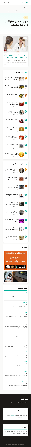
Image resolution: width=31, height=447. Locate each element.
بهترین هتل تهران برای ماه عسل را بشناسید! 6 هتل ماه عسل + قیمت (16, 376)
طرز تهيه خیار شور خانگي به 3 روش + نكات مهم (12, 86)
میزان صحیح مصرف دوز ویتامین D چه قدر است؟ (11, 154)
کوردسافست (13, 415)
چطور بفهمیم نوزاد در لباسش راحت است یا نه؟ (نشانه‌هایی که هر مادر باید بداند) (12, 195)
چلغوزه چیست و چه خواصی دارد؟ (19, 297)
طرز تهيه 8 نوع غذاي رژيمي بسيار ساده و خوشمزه (13, 95)
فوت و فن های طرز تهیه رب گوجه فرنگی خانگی (12, 137)
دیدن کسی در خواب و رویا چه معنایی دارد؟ (17, 385)
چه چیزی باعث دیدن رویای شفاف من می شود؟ (16, 307)
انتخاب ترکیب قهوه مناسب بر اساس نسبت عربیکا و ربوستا (12, 178)
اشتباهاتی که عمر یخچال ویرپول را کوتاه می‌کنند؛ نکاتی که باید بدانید (12, 212)
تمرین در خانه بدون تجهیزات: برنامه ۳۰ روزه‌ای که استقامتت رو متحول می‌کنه (16, 327)
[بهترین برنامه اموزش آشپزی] (15, 260)
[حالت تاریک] (8, 2)
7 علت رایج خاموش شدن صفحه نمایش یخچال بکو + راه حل (12, 170)
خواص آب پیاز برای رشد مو (21, 366)
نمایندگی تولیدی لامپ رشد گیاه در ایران (12, 220)
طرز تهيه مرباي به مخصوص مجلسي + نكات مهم (12, 103)
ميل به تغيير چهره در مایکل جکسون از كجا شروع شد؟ (16, 317)
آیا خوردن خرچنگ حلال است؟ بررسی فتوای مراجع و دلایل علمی (16, 347)
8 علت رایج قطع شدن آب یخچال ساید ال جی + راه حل (12, 203)
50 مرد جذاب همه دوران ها (21, 336)
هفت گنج (24, 399)
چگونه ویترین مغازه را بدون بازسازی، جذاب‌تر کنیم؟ (12, 186)
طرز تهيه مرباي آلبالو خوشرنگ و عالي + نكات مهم (12, 120)
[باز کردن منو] (4, 2)
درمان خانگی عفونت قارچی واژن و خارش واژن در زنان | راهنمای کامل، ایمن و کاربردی (15, 57)
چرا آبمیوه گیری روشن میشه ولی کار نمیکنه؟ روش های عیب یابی (12, 228)
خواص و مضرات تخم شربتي (12, 145)
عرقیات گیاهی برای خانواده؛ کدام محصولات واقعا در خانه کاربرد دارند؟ (12, 237)
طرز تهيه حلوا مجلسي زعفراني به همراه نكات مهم (12, 128)
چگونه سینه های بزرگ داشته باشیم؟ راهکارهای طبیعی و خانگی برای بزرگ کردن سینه (12, 112)
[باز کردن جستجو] (12, 2)
